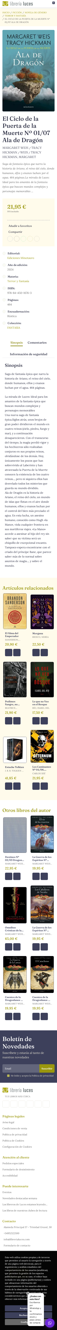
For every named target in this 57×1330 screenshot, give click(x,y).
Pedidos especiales (13, 1163)
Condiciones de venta (14, 1128)
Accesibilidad (10, 1175)
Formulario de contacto (17, 1245)
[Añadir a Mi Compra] (8, 652)
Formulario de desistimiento (18, 1169)
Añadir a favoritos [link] (20, 226)
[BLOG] (30, 1104)
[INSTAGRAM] (13, 1104)
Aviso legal (8, 1122)
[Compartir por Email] (30, 238)
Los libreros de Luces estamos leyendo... (24, 1204)
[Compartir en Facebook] (10, 238)
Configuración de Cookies (17, 1146)
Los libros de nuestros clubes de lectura (24, 1210)
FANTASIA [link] (13, 327)
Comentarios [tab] (37, 342)
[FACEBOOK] (5, 1104)
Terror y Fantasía (15, 15)
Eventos (6, 1192)
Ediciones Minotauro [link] (20, 258)
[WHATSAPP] (46, 1104)
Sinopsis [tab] (16, 342)
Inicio (6, 12)
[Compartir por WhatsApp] (23, 238)
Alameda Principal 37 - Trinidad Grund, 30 (28, 1227)
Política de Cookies (13, 1140)
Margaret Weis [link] (15, 148)
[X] (22, 1104)
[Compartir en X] (16, 238)
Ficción (17, 12)
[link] (17, 652)
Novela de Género (36, 12)
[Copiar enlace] (37, 238)
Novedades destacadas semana (19, 1198)
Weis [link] (24, 152)
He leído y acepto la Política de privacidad (32, 1075)
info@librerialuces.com (17, 1239)
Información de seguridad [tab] (28, 354)
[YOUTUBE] (38, 1104)
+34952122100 (11, 1233)
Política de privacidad (14, 1134)
